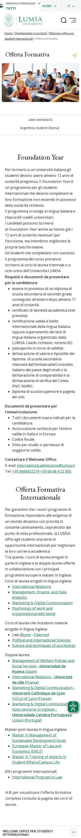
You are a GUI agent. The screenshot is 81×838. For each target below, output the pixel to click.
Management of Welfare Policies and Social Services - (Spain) (43, 666)
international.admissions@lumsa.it (46, 465)
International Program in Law (37, 777)
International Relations (31, 586)
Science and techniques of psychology (44, 645)
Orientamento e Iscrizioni (31, 33)
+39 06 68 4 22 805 (55, 471)
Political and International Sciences (41, 640)
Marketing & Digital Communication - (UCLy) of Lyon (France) (43, 693)
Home (8, 33)
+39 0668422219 (25, 471)
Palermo (41, 634)
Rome (26, 634)
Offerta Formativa (46, 39)
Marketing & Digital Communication (42, 602)
